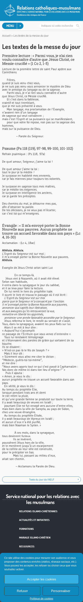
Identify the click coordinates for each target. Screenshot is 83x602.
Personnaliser (60, 591)
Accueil (6, 35)
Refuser (22, 591)
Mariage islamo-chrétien (34, 537)
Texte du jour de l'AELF (41, 479)
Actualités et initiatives (34, 520)
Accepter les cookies (41, 579)
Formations (26, 528)
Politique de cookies (41, 598)
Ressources (26, 546)
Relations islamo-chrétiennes (38, 511)
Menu (10, 26)
